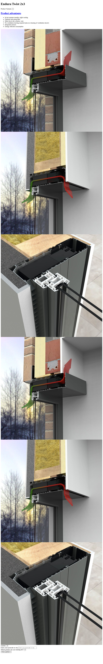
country (3, 646)
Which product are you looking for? (12, 650)
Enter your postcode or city (9, 648)
